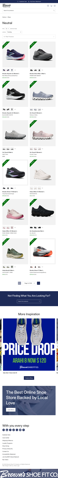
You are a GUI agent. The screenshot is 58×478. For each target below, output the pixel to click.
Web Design (5, 465)
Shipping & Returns (7, 440)
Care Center (5, 438)
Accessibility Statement (8, 454)
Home (4, 17)
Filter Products (10, 36)
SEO (11, 465)
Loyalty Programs (7, 443)
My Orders (5, 459)
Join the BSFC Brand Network (10, 457)
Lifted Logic (17, 465)
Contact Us (5, 451)
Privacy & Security (7, 448)
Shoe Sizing (5, 446)
